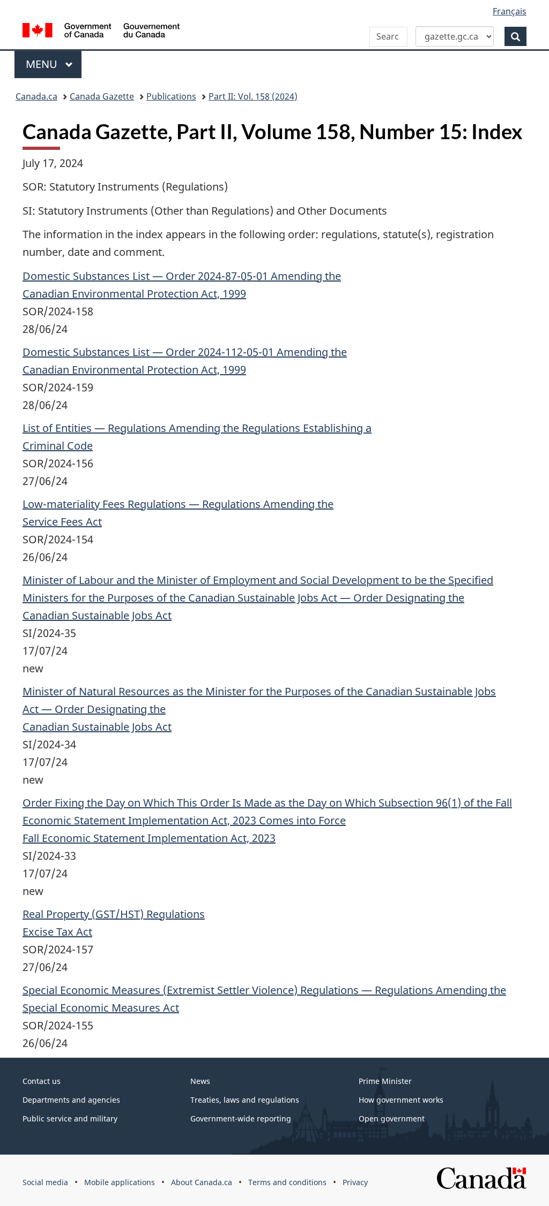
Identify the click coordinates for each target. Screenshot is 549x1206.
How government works (401, 1100)
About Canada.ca (201, 1182)
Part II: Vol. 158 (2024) (253, 96)
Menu (43, 64)
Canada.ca (36, 96)
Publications (171, 96)
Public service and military (70, 1118)
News (200, 1081)
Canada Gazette (102, 96)
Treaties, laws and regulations (244, 1100)
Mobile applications (119, 1182)
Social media (45, 1182)
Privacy (355, 1182)
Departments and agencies (71, 1100)
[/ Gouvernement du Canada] (101, 32)
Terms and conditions (287, 1182)
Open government (392, 1118)
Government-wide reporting (240, 1118)
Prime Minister (385, 1081)
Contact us (42, 1081)
